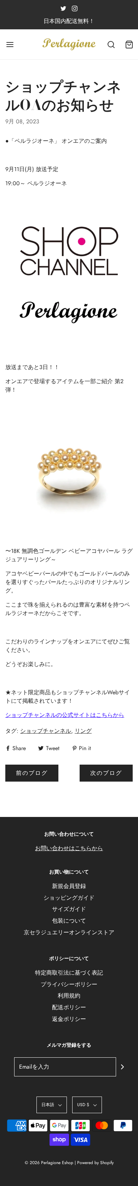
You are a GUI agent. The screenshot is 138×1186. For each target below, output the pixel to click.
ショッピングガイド (69, 898)
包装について (69, 921)
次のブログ (106, 773)
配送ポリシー (69, 1007)
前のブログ (32, 773)
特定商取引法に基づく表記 (69, 973)
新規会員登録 (69, 886)
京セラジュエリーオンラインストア (69, 932)
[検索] (111, 44)
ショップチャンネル (45, 731)
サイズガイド (69, 909)
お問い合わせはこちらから (69, 848)
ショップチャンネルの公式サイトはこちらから (64, 715)
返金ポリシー (69, 1019)
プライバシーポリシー (69, 984)
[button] (51, 1105)
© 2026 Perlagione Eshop (49, 1162)
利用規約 (69, 996)
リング (83, 731)
